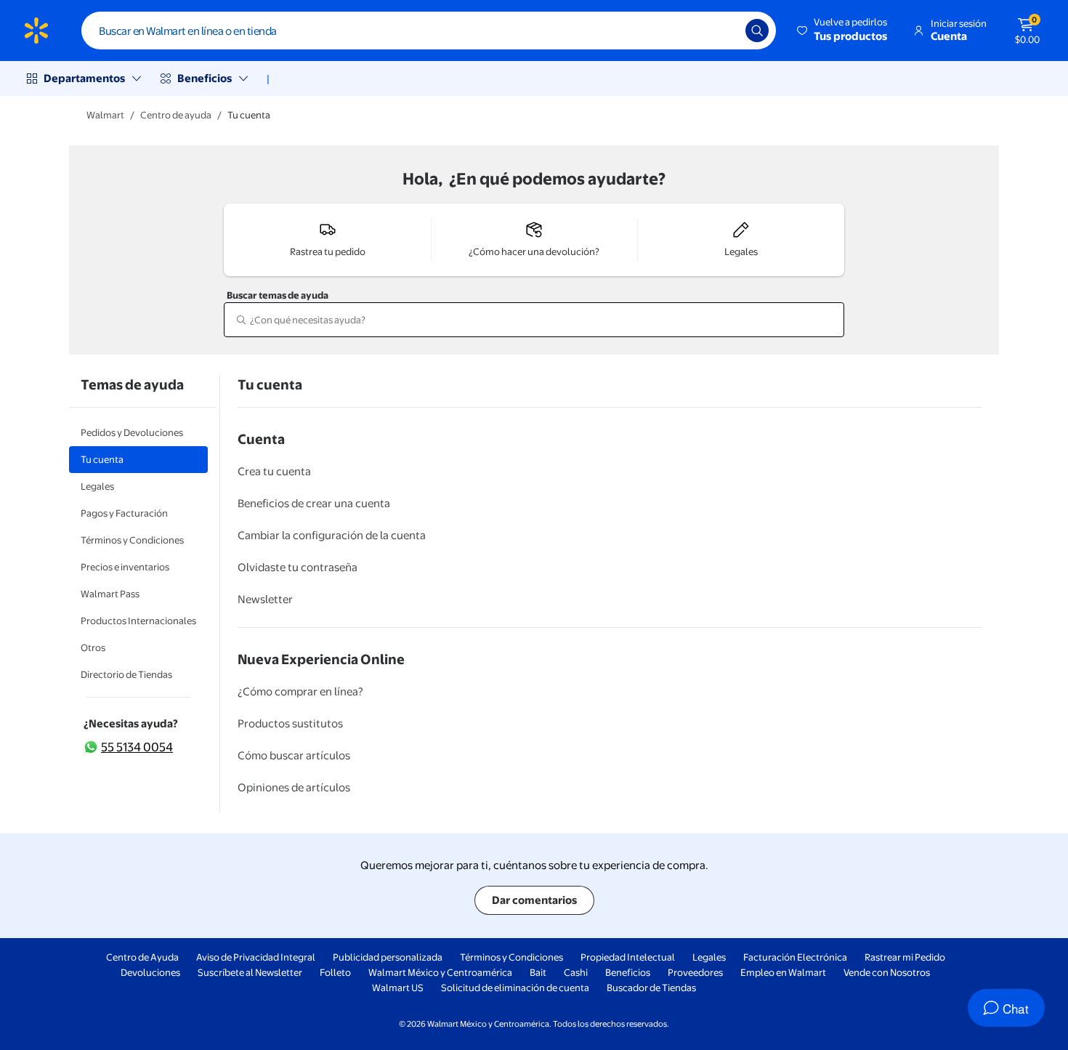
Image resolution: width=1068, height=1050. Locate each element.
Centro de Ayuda (142, 957)
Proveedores (695, 972)
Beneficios (204, 78)
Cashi (576, 972)
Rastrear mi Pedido (905, 957)
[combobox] (428, 30)
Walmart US (398, 987)
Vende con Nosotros (887, 972)
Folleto (335, 972)
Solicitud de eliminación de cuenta (515, 987)
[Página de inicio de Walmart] (36, 30)
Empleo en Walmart (783, 972)
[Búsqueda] (757, 30)
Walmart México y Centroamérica (440, 972)
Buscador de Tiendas (651, 987)
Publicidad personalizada (387, 957)
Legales (709, 957)
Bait (538, 972)
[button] (843, 30)
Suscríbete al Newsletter (250, 972)
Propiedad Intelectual (627, 957)
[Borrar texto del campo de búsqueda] (723, 30)
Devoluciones (150, 972)
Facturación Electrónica (795, 957)
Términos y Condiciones (511, 957)
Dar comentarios (534, 900)
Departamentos (84, 78)
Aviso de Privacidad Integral (255, 957)
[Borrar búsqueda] (826, 319)
